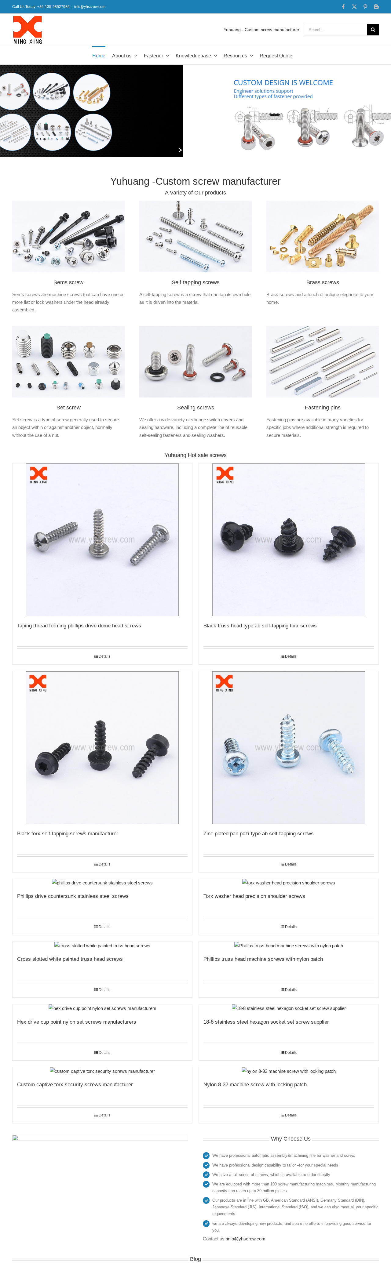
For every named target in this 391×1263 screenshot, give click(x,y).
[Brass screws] (322, 202)
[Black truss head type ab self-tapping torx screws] (288, 539)
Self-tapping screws (196, 282)
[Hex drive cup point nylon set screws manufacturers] (102, 1008)
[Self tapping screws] (195, 202)
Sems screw (68, 282)
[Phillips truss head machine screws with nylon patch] (288, 945)
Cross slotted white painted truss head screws (70, 959)
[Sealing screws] (195, 328)
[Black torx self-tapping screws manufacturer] (102, 747)
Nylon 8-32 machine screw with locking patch (255, 1084)
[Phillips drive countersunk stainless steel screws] (102, 883)
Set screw (69, 408)
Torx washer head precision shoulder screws (254, 896)
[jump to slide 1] (187, 150)
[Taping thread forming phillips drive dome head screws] (102, 539)
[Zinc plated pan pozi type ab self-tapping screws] (288, 747)
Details (104, 656)
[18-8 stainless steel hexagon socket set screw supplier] (288, 1008)
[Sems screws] (68, 202)
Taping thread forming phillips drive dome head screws (79, 626)
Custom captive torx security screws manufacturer (75, 1084)
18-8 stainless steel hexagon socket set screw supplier (266, 1022)
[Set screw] (68, 328)
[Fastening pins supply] (322, 328)
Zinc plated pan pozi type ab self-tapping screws (258, 834)
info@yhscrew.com (89, 7)
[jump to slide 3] (200, 150)
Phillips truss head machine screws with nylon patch (263, 959)
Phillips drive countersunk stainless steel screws (73, 896)
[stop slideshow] (206, 150)
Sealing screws (195, 408)
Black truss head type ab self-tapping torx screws (260, 626)
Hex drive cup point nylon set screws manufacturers (76, 1022)
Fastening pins (323, 408)
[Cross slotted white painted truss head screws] (102, 945)
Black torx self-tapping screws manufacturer (67, 834)
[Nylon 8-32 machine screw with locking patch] (288, 1071)
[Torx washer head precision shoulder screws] (288, 883)
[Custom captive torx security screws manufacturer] (102, 1071)
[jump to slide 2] (194, 150)
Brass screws (322, 282)
